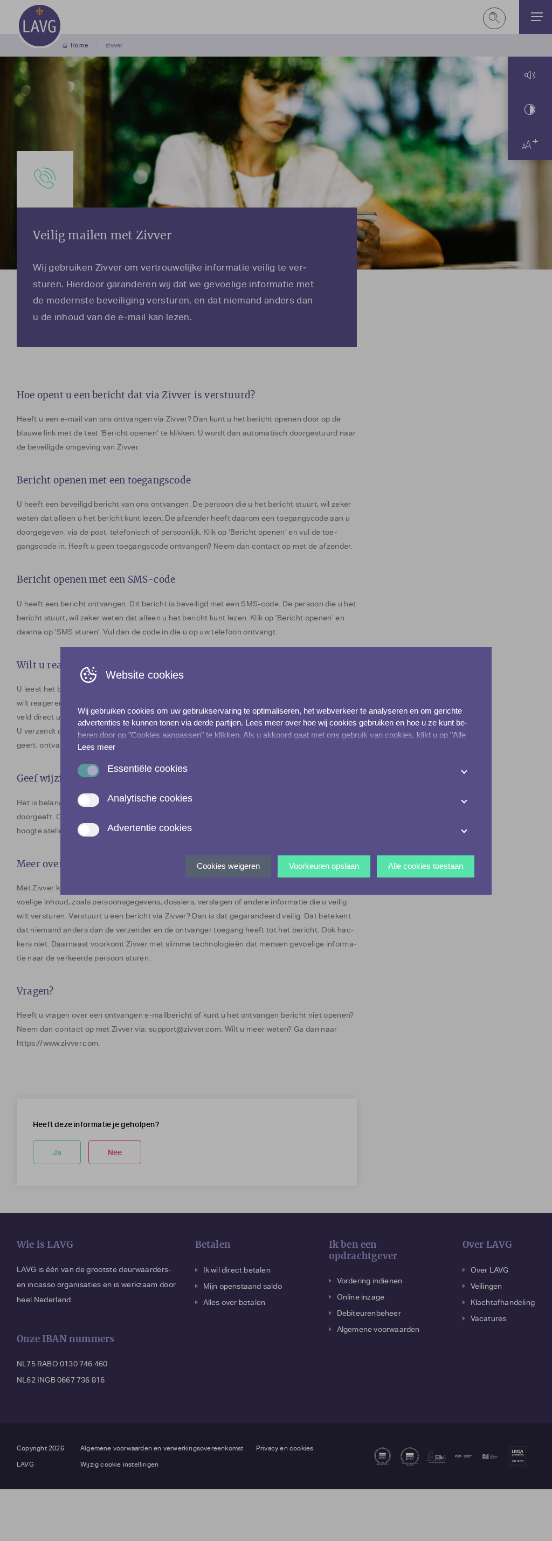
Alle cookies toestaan (425, 865)
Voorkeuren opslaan (324, 865)
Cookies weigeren (228, 865)
